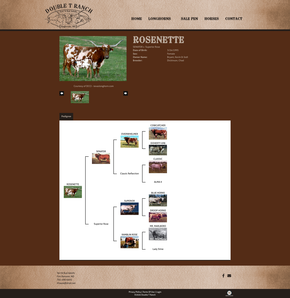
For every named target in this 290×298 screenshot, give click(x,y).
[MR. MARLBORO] (158, 233)
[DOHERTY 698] (158, 149)
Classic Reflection (129, 173)
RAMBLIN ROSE (129, 234)
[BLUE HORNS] (158, 200)
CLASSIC (157, 158)
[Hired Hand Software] (229, 293)
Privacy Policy (135, 292)
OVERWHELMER (129, 133)
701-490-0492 (64, 279)
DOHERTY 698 (158, 143)
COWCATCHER (157, 125)
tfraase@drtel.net (66, 283)
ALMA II (158, 181)
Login (158, 292)
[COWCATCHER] (158, 133)
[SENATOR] (101, 158)
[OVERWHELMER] (129, 141)
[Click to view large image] (93, 58)
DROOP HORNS (158, 210)
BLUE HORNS (158, 192)
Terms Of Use (149, 292)
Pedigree (66, 116)
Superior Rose (152, 46)
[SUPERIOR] (129, 208)
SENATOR (138, 46)
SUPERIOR (129, 200)
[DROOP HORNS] (158, 216)
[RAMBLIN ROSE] (129, 242)
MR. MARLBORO (158, 226)
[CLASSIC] (158, 166)
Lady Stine (158, 249)
